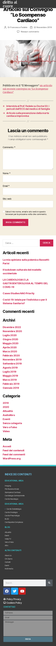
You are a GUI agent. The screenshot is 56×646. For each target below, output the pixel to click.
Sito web (7, 199)
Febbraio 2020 (11, 355)
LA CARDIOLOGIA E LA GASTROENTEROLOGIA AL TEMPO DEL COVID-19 (25, 283)
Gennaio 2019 (11, 387)
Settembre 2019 (12, 363)
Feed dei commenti (14, 454)
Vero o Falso (10, 427)
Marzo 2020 (10, 351)
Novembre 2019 (12, 359)
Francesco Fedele (18, 27)
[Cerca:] (20, 243)
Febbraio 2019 (11, 383)
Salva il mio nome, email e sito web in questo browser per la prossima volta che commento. (26, 212)
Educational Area (14, 480)
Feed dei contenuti (13, 450)
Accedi (7, 446)
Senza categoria (12, 423)
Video (6, 431)
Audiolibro (9, 415)
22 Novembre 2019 (43, 27)
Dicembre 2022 (12, 327)
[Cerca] (49, 583)
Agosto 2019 (10, 367)
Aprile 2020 (10, 347)
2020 (6, 407)
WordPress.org (12, 458)
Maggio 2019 (10, 375)
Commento (9, 147)
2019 (6, 403)
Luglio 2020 (10, 335)
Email (6, 186)
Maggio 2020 (10, 343)
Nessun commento (30, 31)
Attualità (8, 411)
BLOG (7, 527)
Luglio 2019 (9, 371)
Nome (6, 173)
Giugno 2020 (10, 339)
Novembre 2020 (12, 331)
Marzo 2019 (10, 379)
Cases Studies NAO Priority (19, 293)
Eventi (6, 419)
